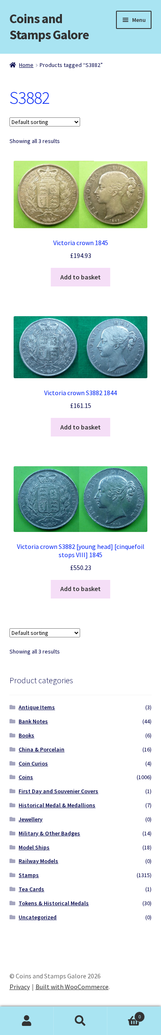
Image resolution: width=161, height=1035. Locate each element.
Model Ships (34, 847)
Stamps (29, 875)
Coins (26, 777)
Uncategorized (38, 917)
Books (26, 735)
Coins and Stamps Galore (49, 26)
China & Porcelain (41, 749)
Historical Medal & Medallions (57, 805)
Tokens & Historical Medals (54, 903)
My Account (27, 1021)
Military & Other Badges (49, 833)
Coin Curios (33, 763)
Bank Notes (33, 721)
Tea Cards (31, 889)
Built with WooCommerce (72, 987)
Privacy (19, 987)
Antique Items (37, 707)
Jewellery (31, 819)
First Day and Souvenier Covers (58, 791)
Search (80, 1021)
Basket (124, 1014)
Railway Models (38, 861)
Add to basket (80, 277)
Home (26, 65)
